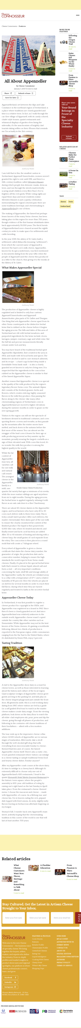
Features (22, 26)
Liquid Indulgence (39, 957)
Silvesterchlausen (36, 182)
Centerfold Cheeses (39, 951)
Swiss (71, 202)
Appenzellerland (9, 209)
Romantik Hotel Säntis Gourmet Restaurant (27, 777)
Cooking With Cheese (40, 960)
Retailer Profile (38, 945)
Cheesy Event (37, 963)
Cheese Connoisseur (9, 26)
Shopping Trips (38, 968)
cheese (63, 202)
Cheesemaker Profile (40, 948)
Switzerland (65, 206)
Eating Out (36, 954)
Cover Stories (37, 939)
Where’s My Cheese (39, 965)
